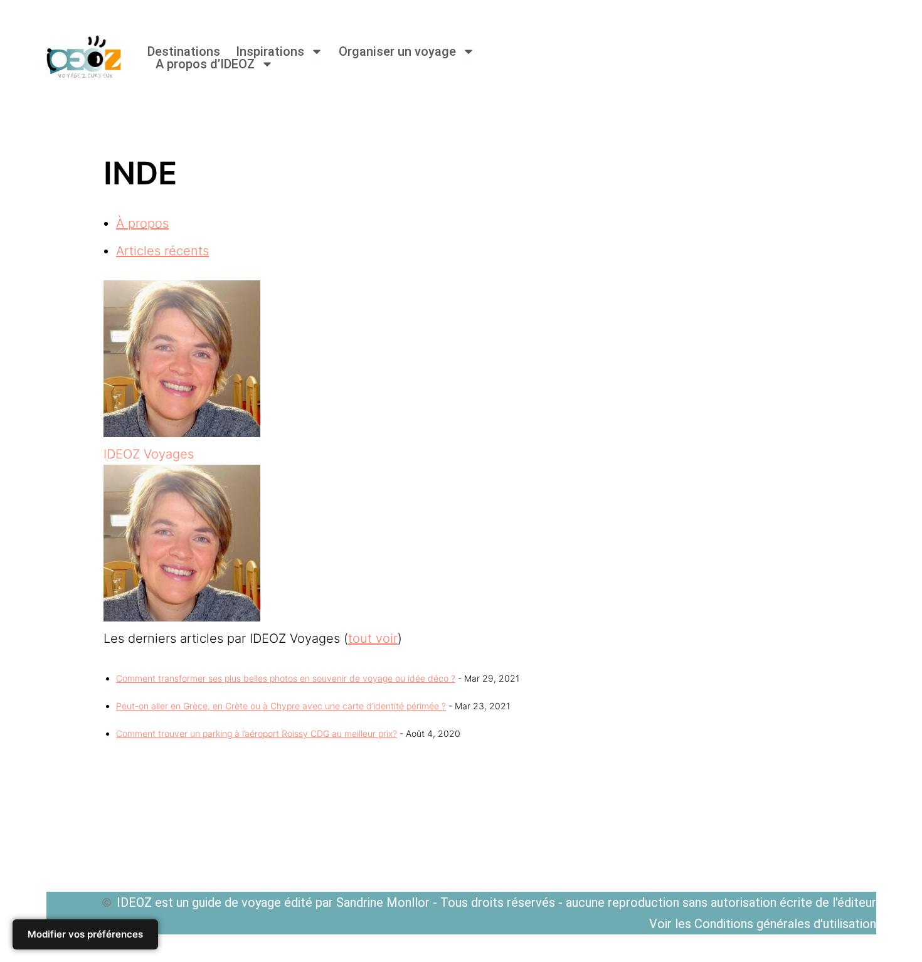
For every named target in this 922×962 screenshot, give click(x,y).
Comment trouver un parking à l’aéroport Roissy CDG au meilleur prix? (256, 733)
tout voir (373, 638)
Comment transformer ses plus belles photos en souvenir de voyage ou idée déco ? (285, 678)
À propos (142, 223)
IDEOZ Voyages (148, 454)
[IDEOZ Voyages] (181, 432)
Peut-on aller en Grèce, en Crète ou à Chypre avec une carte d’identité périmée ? (281, 705)
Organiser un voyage (397, 51)
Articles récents (162, 250)
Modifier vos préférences (85, 934)
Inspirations (270, 51)
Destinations (183, 51)
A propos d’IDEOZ (205, 64)
